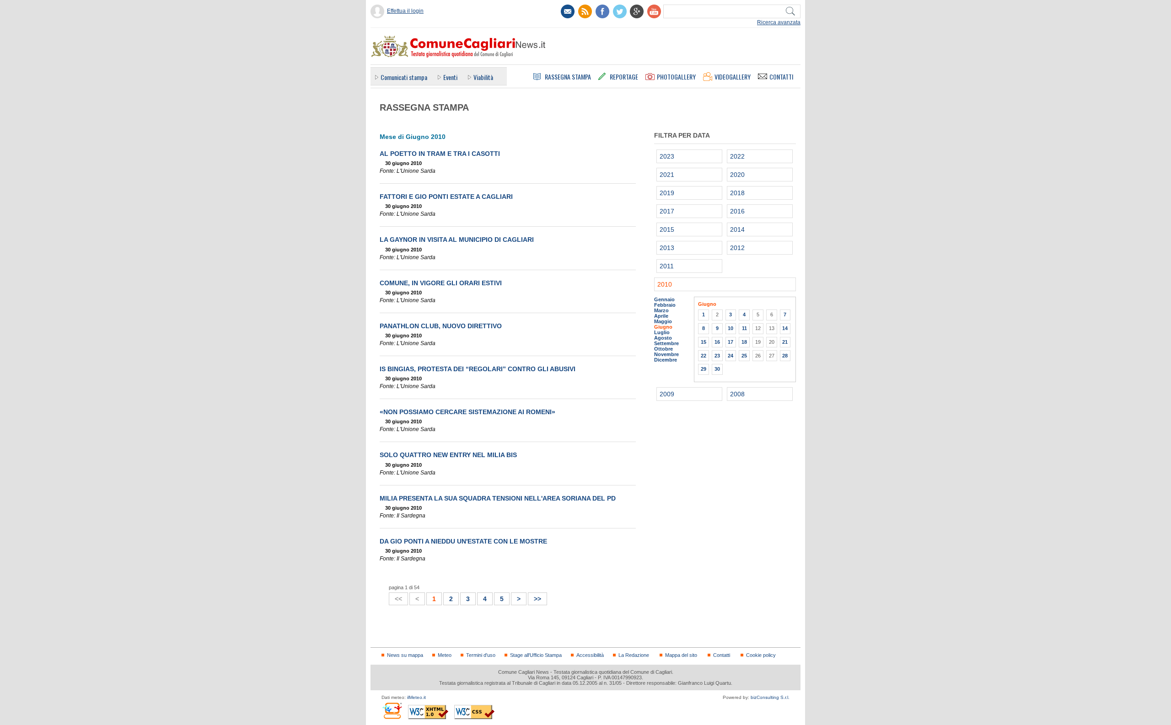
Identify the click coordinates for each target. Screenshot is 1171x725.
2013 (667, 247)
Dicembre (665, 359)
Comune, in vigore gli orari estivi (441, 283)
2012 (737, 247)
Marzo (661, 310)
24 (730, 355)
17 (730, 342)
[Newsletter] (568, 11)
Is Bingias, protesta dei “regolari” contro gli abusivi (477, 369)
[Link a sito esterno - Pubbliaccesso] (391, 710)
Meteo (444, 655)
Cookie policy (761, 655)
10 (730, 328)
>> (534, 597)
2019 (667, 193)
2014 (737, 229)
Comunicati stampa (404, 77)
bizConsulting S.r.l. (770, 697)
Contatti (721, 655)
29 (703, 369)
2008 (737, 394)
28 (785, 355)
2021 (667, 174)
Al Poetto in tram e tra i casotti (440, 153)
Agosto (663, 338)
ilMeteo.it (416, 697)
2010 (664, 284)
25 (744, 355)
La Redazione (633, 655)
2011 (667, 266)
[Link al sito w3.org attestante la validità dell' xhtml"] (428, 712)
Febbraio (665, 305)
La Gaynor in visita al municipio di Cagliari (457, 239)
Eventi (450, 77)
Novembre (666, 354)
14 (785, 328)
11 (744, 328)
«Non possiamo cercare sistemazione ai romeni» (467, 412)
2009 (667, 394)
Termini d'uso (480, 655)
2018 (737, 193)
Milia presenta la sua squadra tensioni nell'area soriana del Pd (498, 498)
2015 (667, 229)
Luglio (662, 332)
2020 (737, 174)
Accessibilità (590, 655)
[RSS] (585, 11)
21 (785, 342)
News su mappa (405, 655)
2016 (737, 211)
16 (717, 342)
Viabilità (483, 77)
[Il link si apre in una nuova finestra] (602, 11)
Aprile (661, 316)
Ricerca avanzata (778, 22)
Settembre (666, 343)
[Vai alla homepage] (458, 46)
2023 (667, 156)
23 (717, 355)
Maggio (663, 321)
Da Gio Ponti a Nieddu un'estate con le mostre (463, 541)
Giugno (663, 327)
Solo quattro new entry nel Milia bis (448, 454)
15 (703, 342)
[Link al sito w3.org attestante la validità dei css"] (474, 712)
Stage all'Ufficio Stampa (536, 655)
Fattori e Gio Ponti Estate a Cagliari (446, 196)
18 (744, 342)
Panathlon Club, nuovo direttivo (441, 326)
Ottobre (663, 349)
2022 (737, 156)
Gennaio (664, 299)
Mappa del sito (681, 655)
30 (717, 369)
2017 (667, 211)
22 (703, 355)
